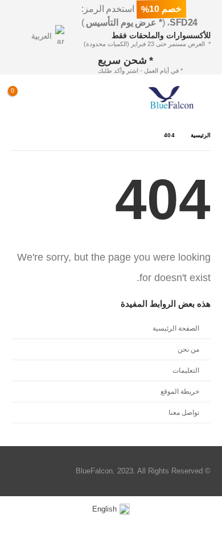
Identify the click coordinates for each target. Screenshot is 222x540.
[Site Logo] (171, 97)
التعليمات (185, 370)
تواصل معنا (183, 412)
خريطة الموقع (180, 391)
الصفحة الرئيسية (176, 328)
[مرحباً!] (74, 97)
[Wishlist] (47, 97)
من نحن (188, 349)
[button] (202, 97)
